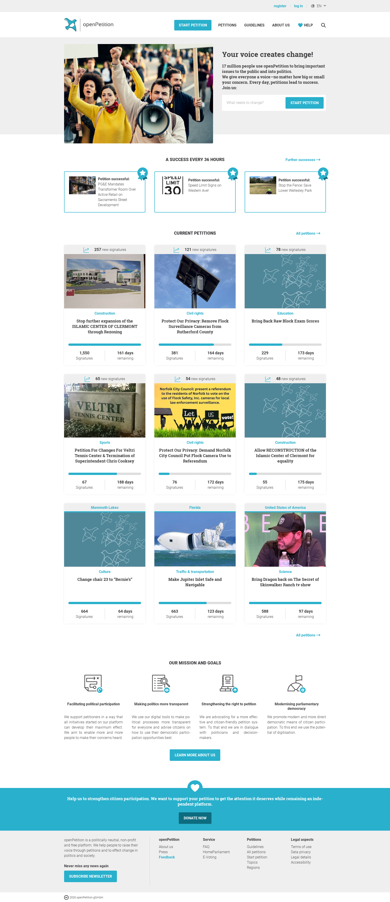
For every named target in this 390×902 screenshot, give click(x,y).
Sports (105, 442)
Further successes (301, 160)
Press (163, 852)
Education (285, 313)
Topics (252, 862)
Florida (195, 507)
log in (298, 6)
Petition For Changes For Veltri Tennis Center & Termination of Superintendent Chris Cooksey (105, 455)
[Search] (323, 25)
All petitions (306, 233)
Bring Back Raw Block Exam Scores (285, 321)
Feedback (167, 857)
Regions (253, 867)
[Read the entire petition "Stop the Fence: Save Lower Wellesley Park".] (263, 193)
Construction (105, 313)
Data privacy (301, 852)
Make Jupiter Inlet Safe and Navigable (195, 582)
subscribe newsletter (90, 876)
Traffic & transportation (195, 572)
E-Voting (209, 857)
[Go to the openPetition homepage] (89, 24)
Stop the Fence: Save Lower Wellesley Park (295, 185)
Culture (105, 572)
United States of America (285, 507)
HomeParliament (216, 852)
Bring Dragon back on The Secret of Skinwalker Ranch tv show (285, 582)
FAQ (206, 847)
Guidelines (254, 25)
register (280, 6)
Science (285, 572)
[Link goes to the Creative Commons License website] (67, 897)
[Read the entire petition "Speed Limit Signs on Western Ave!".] (172, 193)
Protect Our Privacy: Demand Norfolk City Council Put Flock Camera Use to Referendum (195, 455)
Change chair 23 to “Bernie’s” (104, 579)
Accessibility (301, 862)
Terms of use (301, 847)
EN (318, 6)
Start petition (193, 25)
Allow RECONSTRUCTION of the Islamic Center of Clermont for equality (285, 455)
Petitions (227, 25)
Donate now (195, 818)
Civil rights (195, 313)
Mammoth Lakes (104, 507)
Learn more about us (195, 755)
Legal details (301, 857)
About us (281, 25)
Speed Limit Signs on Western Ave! (204, 185)
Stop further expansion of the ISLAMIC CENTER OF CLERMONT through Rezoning (104, 326)
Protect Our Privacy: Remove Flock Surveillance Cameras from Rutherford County (195, 326)
